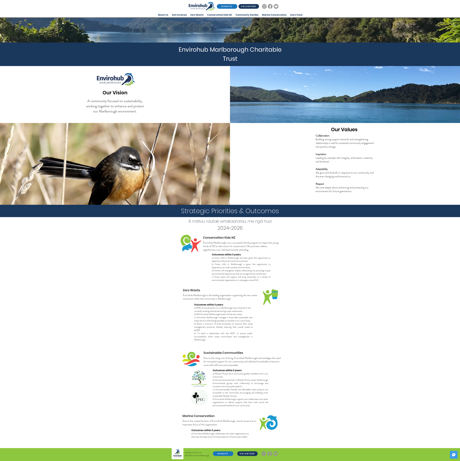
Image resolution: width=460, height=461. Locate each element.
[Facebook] (270, 6)
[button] (163, 15)
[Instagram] (264, 6)
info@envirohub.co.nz (193, 452)
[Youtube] (276, 6)
